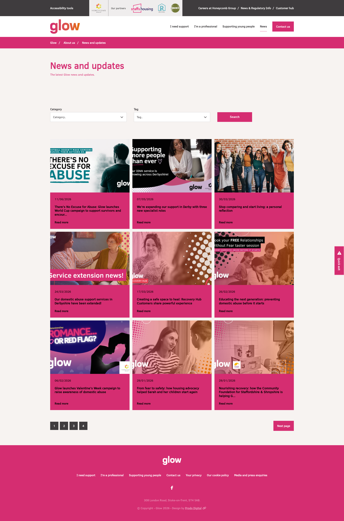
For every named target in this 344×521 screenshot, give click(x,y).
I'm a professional (205, 26)
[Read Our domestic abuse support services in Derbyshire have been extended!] (90, 258)
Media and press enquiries (250, 475)
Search (235, 116)
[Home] (65, 26)
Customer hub (285, 8)
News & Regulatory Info (256, 8)
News (263, 26)
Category (56, 109)
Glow (53, 42)
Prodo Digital (193, 508)
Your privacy (194, 475)
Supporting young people (239, 26)
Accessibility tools (61, 8)
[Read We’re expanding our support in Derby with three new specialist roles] (172, 165)
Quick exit (339, 264)
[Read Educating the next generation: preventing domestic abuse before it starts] (254, 258)
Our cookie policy (218, 475)
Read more (61, 222)
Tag (136, 109)
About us (69, 42)
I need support (179, 26)
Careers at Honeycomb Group (217, 8)
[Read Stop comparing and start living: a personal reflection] (254, 165)
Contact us (283, 26)
